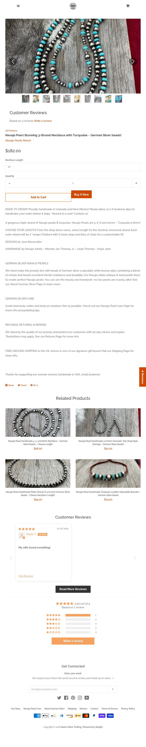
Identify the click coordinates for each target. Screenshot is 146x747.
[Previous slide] (11, 558)
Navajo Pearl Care (32, 708)
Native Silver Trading (71, 727)
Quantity (9, 176)
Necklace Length (14, 160)
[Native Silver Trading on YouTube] (87, 698)
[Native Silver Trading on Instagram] (80, 698)
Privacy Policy (128, 708)
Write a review (43, 121)
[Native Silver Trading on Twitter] (59, 698)
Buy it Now (81, 194)
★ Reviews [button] (142, 377)
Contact (94, 708)
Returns (83, 708)
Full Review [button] (26, 576)
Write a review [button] (73, 641)
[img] (27, 529)
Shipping (72, 708)
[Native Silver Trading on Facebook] (66, 698)
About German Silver (54, 708)
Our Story (15, 708)
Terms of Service (109, 708)
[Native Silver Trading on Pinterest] (73, 698)
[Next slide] (135, 558)
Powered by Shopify (93, 727)
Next (133, 62)
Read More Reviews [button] (73, 589)
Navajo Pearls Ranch (18, 140)
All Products (11, 130)
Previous (13, 62)
